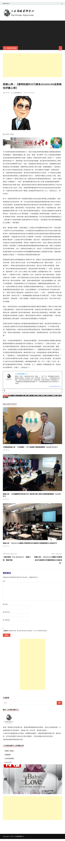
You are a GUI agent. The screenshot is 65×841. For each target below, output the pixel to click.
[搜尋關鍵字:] (32, 703)
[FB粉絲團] (62, 4)
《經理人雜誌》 (9, 751)
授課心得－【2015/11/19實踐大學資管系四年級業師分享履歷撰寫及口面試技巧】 (30, 543)
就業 (10, 395)
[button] (32, 142)
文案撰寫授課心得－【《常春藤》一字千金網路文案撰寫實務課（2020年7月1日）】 (30, 447)
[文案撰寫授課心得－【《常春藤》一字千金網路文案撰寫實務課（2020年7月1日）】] (32, 444)
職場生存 (48, 395)
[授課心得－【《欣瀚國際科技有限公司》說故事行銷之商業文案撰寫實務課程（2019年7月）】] (32, 491)
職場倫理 (43, 395)
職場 (26, 395)
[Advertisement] (32, 33)
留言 (4, 581)
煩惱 (23, 395)
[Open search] (60, 48)
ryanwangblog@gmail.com (13, 739)
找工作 (19, 395)
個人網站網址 (6, 620)
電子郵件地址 (7, 612)
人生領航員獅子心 (17, 92)
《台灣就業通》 (9, 758)
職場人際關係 (36, 395)
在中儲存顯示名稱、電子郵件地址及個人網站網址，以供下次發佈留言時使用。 (25, 630)
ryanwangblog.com (54, 386)
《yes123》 (8, 762)
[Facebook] (4, 391)
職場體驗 (53, 395)
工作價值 (14, 395)
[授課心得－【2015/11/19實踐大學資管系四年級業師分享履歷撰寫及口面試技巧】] (32, 540)
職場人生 (30, 395)
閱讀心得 (5, 397)
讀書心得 (59, 395)
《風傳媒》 (8, 755)
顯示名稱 (6, 604)
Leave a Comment (29, 92)
